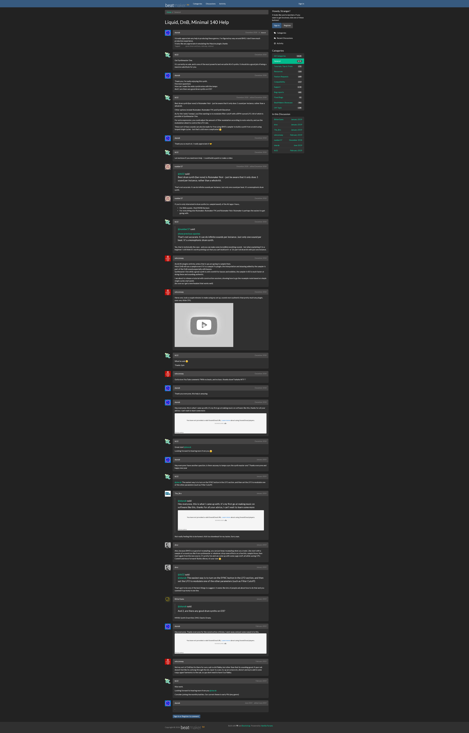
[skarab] (169, 33)
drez (176, 545)
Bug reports (287, 92)
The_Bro (178, 493)
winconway (179, 258)
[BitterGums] (169, 599)
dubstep (204, 46)
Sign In (301, 4)
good (187, 46)
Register (185, 716)
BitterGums (179, 599)
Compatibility (287, 82)
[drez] (169, 545)
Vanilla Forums (267, 726)
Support (287, 87)
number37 (179, 166)
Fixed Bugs (287, 97)
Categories (197, 4)
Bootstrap (246, 726)
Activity (222, 4)
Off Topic (287, 108)
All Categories (287, 56)
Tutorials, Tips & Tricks (287, 66)
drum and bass (195, 46)
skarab (177, 32)
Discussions (211, 4)
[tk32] (169, 55)
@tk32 (181, 173)
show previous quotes (189, 233)
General (263, 32)
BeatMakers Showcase (287, 102)
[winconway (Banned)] (169, 258)
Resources (287, 71)
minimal (210, 46)
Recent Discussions (285, 38)
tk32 (176, 54)
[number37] (169, 167)
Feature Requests (287, 76)
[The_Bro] (169, 494)
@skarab (187, 447)
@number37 (184, 229)
